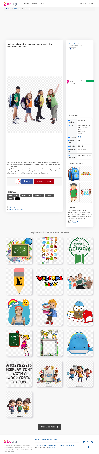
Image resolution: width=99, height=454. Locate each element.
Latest (26, 3)
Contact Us (75, 222)
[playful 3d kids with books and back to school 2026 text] (49, 373)
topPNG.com (52, 447)
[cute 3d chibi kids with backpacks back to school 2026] (19, 404)
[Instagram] (92, 441)
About (37, 439)
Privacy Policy (52, 445)
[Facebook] (88, 441)
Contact (43, 3)
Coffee (73, 48)
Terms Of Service (40, 445)
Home (9, 9)
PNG (15, 9)
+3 (17, 198)
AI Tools (34, 3)
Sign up (83, 3)
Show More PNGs (48, 427)
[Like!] (17, 181)
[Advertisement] (49, 26)
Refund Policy (70, 445)
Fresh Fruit (49, 195)
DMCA (62, 445)
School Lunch (38, 195)
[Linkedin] (88, 446)
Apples (10, 198)
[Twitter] (84, 441)
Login (91, 3)
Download (91, 81)
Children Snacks (13, 195)
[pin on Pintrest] (29, 239)
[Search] (76, 3)
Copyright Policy (46, 439)
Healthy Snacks (26, 195)
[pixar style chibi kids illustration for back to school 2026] (79, 373)
